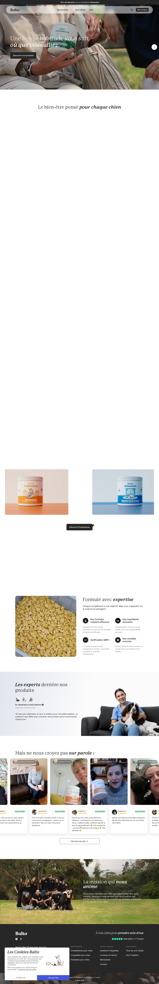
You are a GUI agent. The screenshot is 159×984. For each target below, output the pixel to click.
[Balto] (15, 9)
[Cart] (131, 9)
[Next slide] (154, 47)
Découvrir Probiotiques (79, 527)
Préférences (20, 978)
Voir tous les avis (78, 841)
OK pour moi (53, 978)
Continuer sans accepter (27, 969)
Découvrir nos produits (23, 55)
